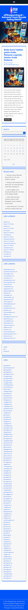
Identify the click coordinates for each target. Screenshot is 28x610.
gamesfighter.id (8, 498)
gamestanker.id (8, 559)
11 (8, 148)
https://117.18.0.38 (9, 241)
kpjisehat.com (7, 310)
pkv (4, 349)
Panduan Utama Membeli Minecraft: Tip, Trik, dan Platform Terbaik (13, 177)
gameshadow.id (8, 410)
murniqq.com (7, 254)
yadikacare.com (8, 327)
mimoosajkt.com (8, 301)
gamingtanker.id (8, 492)
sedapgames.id (8, 404)
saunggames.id (8, 402)
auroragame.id (8, 462)
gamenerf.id (7, 524)
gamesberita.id (8, 445)
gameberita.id (7, 460)
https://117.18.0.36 (9, 224)
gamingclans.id (8, 481)
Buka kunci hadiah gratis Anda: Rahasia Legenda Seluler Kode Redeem (13, 55)
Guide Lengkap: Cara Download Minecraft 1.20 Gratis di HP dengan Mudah (14, 192)
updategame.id (8, 468)
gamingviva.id (7, 578)
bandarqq (6, 351)
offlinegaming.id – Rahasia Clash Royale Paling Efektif (14, 17)
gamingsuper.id (8, 576)
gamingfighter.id (8, 494)
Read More (8, 119)
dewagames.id (7, 400)
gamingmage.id (8, 486)
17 (5, 151)
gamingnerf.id (7, 477)
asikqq (5, 347)
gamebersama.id (8, 408)
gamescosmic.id (8, 443)
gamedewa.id (7, 417)
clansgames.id (7, 505)
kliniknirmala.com (8, 319)
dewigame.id (7, 421)
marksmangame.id (9, 552)
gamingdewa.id (8, 372)
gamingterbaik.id (8, 378)
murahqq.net (7, 235)
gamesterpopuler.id (9, 368)
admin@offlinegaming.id (12, 64)
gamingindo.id (7, 569)
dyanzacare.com (8, 336)
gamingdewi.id (7, 370)
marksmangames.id (9, 520)
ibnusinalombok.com (9, 332)
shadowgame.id (8, 426)
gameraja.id (7, 415)
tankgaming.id (7, 556)
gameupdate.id (8, 458)
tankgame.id (7, 554)
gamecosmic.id (8, 456)
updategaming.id (8, 441)
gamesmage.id (7, 501)
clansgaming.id (8, 483)
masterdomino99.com (10, 243)
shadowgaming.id (8, 385)
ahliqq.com (7, 226)
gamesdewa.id (7, 393)
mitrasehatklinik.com (9, 312)
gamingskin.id (7, 479)
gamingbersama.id (9, 374)
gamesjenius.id (8, 395)
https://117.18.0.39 (9, 228)
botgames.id (7, 509)
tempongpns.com (8, 274)
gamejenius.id (7, 419)
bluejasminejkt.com (9, 291)
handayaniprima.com (9, 280)
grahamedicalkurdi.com (10, 334)
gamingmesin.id (8, 563)
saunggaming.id (8, 383)
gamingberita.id (8, 430)
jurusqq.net (7, 230)
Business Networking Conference (13, 605)
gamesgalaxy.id (8, 438)
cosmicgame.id (8, 466)
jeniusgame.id (7, 475)
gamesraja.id (7, 389)
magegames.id (7, 513)
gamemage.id (7, 535)
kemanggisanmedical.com (11, 316)
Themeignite (7, 608)
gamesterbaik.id (8, 398)
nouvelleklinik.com (9, 321)
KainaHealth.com (8, 323)
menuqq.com (7, 256)
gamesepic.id (7, 503)
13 (14, 148)
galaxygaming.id (8, 434)
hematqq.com (7, 252)
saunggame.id (7, 423)
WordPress (21, 608)
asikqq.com (7, 222)
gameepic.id (7, 537)
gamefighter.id (7, 531)
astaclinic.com (7, 329)
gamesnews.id (7, 447)
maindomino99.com (9, 239)
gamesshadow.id (8, 387)
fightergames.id (8, 511)
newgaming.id (7, 432)
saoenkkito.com (8, 278)
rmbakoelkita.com (8, 286)
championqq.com (8, 247)
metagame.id (7, 541)
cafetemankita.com (9, 297)
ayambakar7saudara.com (10, 271)
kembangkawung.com (9, 304)
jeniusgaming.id (8, 380)
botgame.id (7, 539)
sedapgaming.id (8, 391)
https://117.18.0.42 (9, 232)
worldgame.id (7, 473)
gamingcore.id (7, 567)
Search (6, 129)
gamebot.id (7, 533)
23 (23, 151)
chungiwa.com (7, 306)
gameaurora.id (8, 453)
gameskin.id (7, 522)
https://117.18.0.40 (9, 250)
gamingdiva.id (7, 571)
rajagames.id (7, 413)
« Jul (13, 164)
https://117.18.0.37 (9, 245)
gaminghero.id (7, 565)
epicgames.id (7, 516)
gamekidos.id (7, 561)
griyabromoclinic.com (9, 338)
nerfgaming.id (7, 490)
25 (8, 154)
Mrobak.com (7, 293)
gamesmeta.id (7, 496)
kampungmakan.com (9, 282)
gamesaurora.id (8, 436)
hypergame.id (7, 550)
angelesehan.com (8, 289)
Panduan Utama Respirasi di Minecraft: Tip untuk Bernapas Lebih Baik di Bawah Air (14, 185)
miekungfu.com (8, 295)
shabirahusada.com (9, 325)
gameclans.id (7, 526)
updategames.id (8, 451)
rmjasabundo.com (9, 299)
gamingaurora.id (8, 428)
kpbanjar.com (7, 314)
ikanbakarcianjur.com (9, 308)
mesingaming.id (8, 574)
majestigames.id (8, 406)
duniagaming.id (8, 376)
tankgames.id (7, 518)
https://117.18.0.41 (9, 237)
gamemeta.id (7, 529)
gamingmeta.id (8, 488)
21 (17, 151)
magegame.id (7, 548)
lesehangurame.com (9, 269)
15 (20, 148)
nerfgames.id (7, 507)
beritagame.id (7, 471)
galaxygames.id (8, 449)
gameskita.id (7, 365)
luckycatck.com (8, 284)
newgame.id (7, 464)
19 (11, 151)
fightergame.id (7, 544)
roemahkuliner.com (9, 276)
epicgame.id (7, 546)
